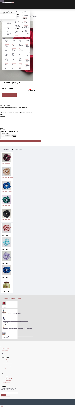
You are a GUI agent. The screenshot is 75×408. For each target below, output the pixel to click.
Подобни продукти (7, 149)
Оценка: (1, 128)
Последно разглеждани (9, 298)
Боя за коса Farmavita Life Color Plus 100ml (12, 313)
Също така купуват (17, 149)
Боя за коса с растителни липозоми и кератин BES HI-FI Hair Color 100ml (18, 336)
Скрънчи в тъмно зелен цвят (7, 205)
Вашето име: (2, 116)
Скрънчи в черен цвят (6, 219)
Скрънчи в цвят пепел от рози (7, 234)
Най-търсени (18, 298)
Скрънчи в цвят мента (6, 248)
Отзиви (9, 100)
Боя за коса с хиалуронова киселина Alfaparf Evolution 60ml (15, 321)
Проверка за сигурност (5, 133)
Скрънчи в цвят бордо (6, 163)
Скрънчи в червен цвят (33, 16)
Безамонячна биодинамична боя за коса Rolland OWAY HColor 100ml (17, 328)
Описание (4, 100)
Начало (33, 15)
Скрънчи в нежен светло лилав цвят (7, 262)
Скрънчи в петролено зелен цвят (7, 191)
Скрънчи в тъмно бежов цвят (7, 177)
